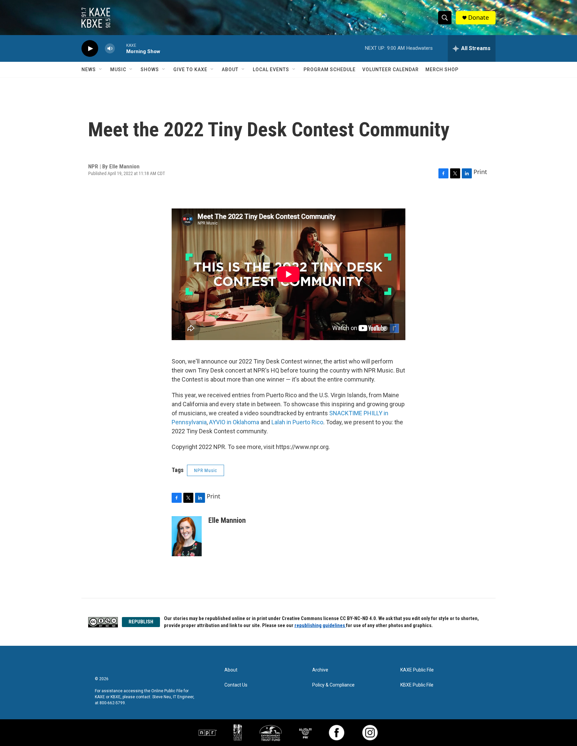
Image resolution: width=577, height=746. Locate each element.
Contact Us (235, 685)
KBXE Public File (416, 685)
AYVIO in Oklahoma (234, 422)
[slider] (121, 48)
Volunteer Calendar (390, 69)
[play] (89, 48)
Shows (150, 69)
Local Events (271, 69)
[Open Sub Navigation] (101, 69)
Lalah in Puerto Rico (297, 422)
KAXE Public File (417, 670)
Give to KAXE (190, 69)
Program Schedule (330, 69)
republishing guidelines (320, 625)
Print (480, 172)
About (230, 69)
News (88, 69)
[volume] (110, 48)
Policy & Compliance (333, 685)
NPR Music (205, 470)
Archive (320, 670)
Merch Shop (441, 69)
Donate (478, 17)
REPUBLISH (141, 622)
